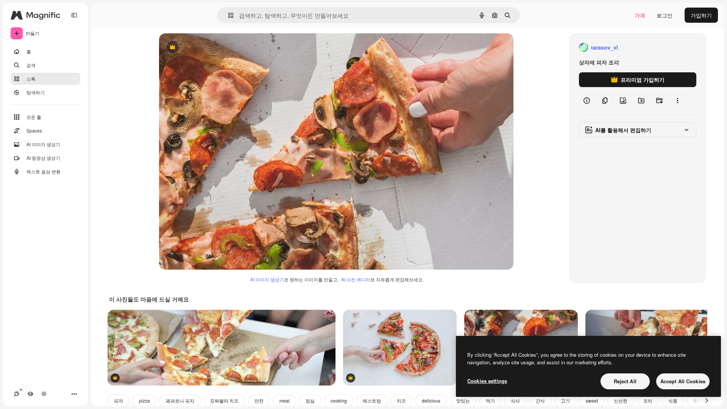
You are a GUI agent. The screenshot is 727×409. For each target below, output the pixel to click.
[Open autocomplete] (227, 15)
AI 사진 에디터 (355, 279)
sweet (592, 400)
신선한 (620, 400)
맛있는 (463, 400)
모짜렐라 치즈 (224, 400)
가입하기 (701, 15)
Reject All (625, 381)
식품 (672, 400)
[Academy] (30, 394)
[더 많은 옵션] (677, 100)
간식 (540, 400)
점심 (310, 400)
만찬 (259, 400)
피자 (118, 400)
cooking (339, 400)
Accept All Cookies (682, 381)
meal (284, 400)
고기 (565, 400)
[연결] (17, 394)
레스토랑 (372, 400)
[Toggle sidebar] (74, 15)
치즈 (401, 400)
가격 (640, 15)
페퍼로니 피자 (180, 400)
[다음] (706, 401)
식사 (515, 400)
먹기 (490, 400)
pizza (144, 400)
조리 (647, 400)
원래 (202, 48)
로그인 (664, 15)
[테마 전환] (44, 394)
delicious (431, 400)
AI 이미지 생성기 (267, 279)
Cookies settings (487, 380)
